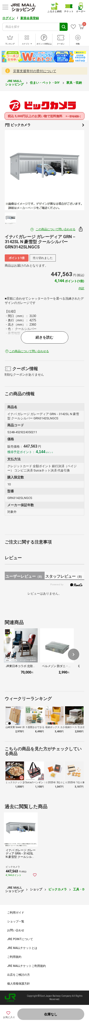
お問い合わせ (15, 930)
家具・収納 (74, 82)
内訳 (81, 288)
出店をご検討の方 (18, 974)
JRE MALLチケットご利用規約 (26, 966)
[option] (44, 170)
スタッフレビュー (64, 576)
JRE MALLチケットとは (22, 948)
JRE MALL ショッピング (14, 82)
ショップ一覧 (15, 921)
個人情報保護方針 (18, 983)
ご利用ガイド (15, 912)
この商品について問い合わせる (55, 229)
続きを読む (44, 337)
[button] (74, 654)
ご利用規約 (14, 956)
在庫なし (50, 1014)
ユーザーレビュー (24, 576)
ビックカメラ (20, 125)
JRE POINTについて (20, 939)
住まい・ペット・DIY (45, 82)
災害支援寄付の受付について (34, 71)
